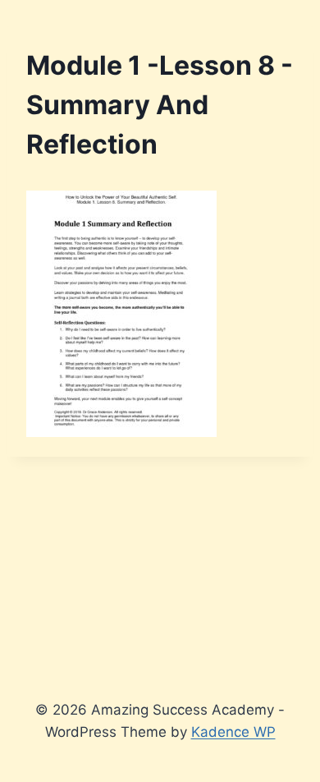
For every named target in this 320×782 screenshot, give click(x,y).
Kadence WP (233, 732)
